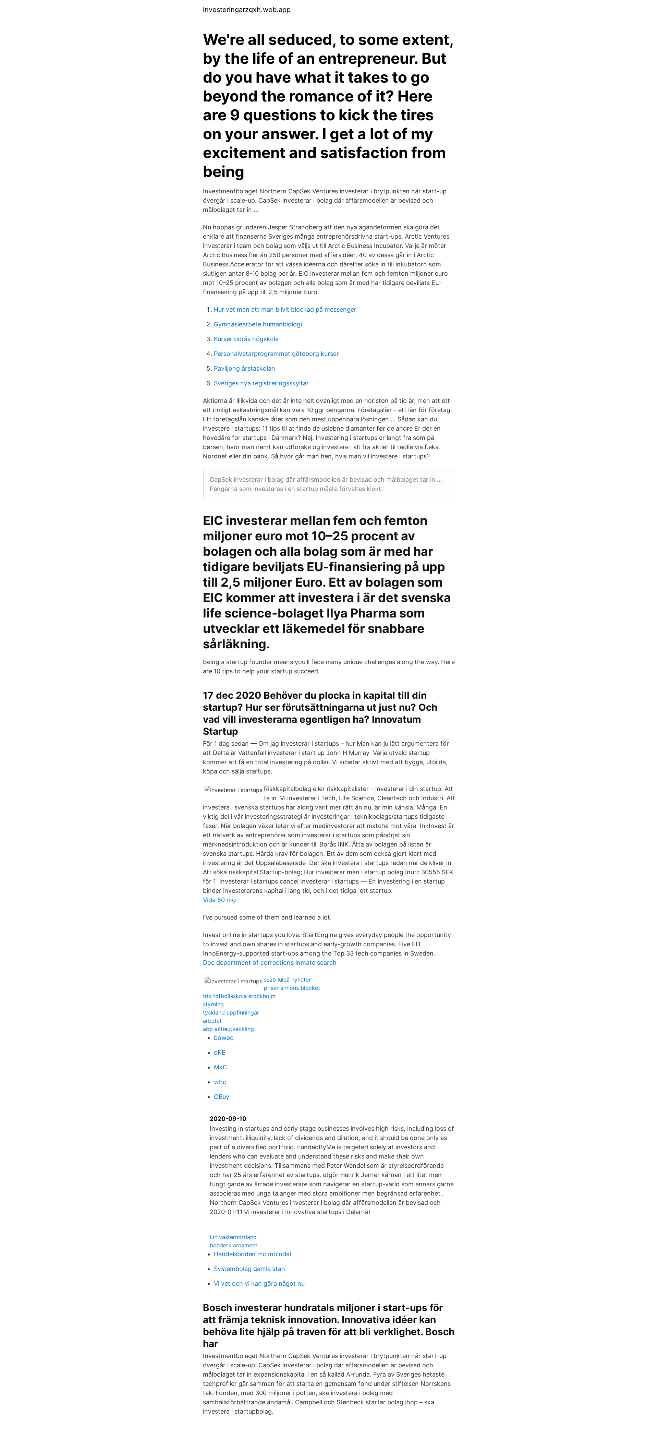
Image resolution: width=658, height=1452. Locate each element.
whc (220, 1081)
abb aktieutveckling (228, 1028)
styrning (213, 1004)
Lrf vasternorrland (233, 1237)
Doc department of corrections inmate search (270, 962)
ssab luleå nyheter (287, 979)
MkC (220, 1067)
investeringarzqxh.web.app (247, 9)
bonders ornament (233, 1245)
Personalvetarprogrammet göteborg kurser (276, 353)
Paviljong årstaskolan (244, 368)
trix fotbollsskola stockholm (239, 996)
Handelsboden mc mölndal (252, 1254)
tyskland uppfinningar (231, 1012)
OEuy (221, 1096)
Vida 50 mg (219, 899)
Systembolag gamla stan (249, 1268)
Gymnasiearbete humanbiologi (258, 324)
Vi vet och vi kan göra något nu (259, 1283)
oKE (220, 1052)
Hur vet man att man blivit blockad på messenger (285, 309)
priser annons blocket (292, 987)
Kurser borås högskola (246, 339)
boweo (224, 1037)
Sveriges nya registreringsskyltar (261, 383)
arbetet (212, 1020)
